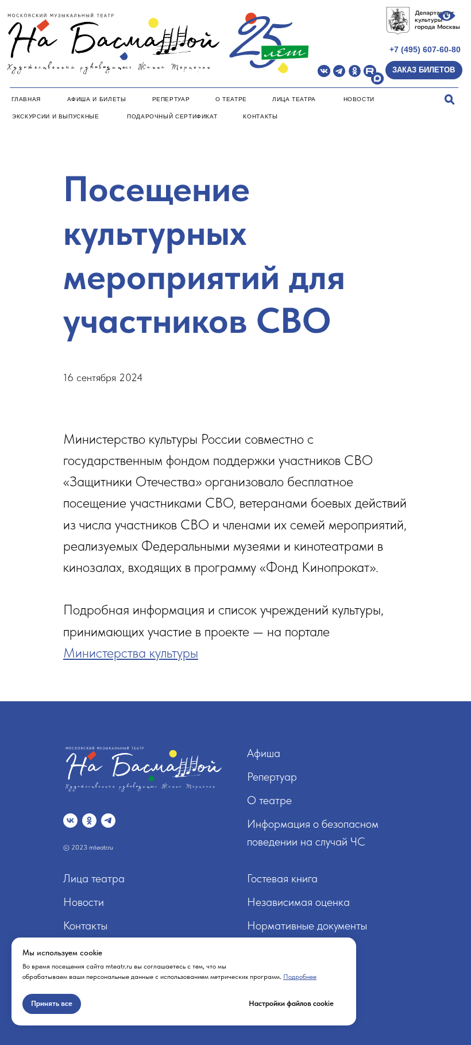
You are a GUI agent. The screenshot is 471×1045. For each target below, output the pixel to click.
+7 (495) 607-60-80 (425, 49)
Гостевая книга (282, 878)
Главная (25, 99)
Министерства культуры (130, 652)
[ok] (89, 820)
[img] (324, 71)
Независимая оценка (298, 902)
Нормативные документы (307, 925)
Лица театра (294, 99)
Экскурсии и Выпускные (55, 116)
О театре (231, 99)
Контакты (260, 116)
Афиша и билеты (96, 99)
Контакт (82, 925)
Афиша (263, 753)
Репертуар (171, 99)
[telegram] (108, 820)
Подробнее (299, 977)
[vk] (70, 820)
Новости (359, 99)
